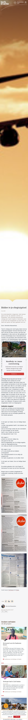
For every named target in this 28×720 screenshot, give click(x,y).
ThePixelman (11, 590)
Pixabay (17, 590)
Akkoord (17, 716)
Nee (6, 611)
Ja (2, 611)
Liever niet (10, 716)
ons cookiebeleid (22, 714)
